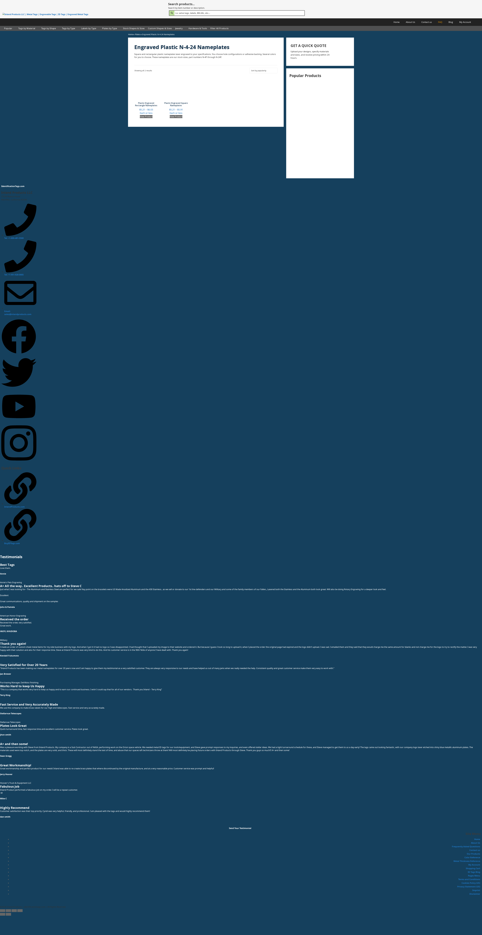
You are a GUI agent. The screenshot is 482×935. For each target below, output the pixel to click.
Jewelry (179, 28)
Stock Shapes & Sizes (134, 28)
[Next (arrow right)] (8, 914)
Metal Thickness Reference (467, 861)
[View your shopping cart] (478, 22)
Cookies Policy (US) (471, 883)
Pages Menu (474, 875)
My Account (465, 22)
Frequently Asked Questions (466, 846)
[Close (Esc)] (20, 910)
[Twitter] (18, 389)
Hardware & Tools (198, 28)
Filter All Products (219, 28)
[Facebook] (18, 353)
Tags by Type (68, 28)
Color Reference (472, 857)
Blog (450, 22)
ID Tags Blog (474, 872)
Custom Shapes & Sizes (160, 28)
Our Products (473, 853)
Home (397, 22)
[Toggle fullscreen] (8, 910)
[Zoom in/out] (2, 910)
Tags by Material (26, 28)
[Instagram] (18, 462)
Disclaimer (474, 894)
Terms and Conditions (469, 879)
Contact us (426, 22)
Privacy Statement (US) (468, 886)
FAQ (440, 22)
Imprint (476, 890)
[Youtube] (18, 421)
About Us (410, 22)
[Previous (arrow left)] (2, 914)
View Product (146, 116)
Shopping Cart (473, 868)
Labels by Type (88, 28)
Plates (137, 34)
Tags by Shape (48, 28)
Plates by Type (109, 28)
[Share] (14, 910)
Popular (8, 28)
